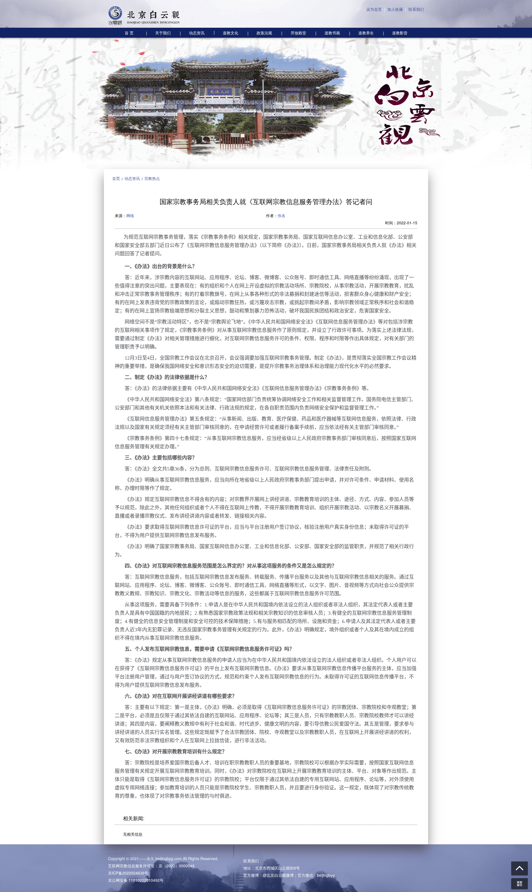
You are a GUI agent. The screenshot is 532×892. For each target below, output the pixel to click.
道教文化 (226, 32)
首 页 (129, 32)
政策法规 (264, 32)
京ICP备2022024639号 (128, 873)
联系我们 (416, 9)
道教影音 (400, 32)
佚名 (281, 215)
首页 (116, 178)
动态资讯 (196, 32)
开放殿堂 (298, 32)
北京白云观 (144, 17)
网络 (130, 215)
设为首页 (374, 9)
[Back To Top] (519, 868)
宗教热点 (152, 178)
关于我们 (163, 32)
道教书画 (332, 32)
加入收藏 (395, 9)
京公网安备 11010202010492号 (135, 880)
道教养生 (366, 32)
